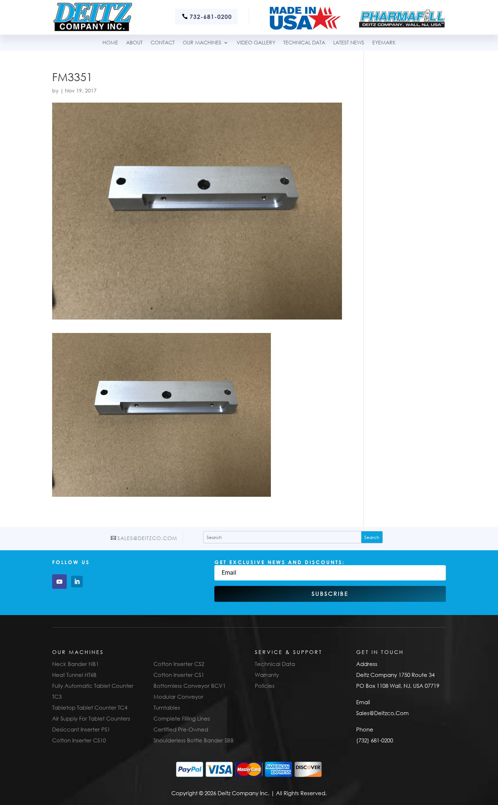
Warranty (267, 674)
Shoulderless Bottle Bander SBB (193, 740)
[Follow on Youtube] (59, 581)
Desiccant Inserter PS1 (81, 729)
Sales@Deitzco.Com (147, 538)
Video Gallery (256, 42)
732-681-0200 (211, 16)
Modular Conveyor (178, 696)
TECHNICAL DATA (304, 42)
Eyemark (384, 42)
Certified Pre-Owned (180, 729)
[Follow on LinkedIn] (77, 581)
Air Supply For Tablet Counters (91, 718)
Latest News (348, 42)
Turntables (166, 707)
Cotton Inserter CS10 (79, 740)
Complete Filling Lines (181, 718)
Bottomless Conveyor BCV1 (189, 685)
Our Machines (202, 42)
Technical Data (275, 664)
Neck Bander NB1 (75, 664)
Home (110, 42)
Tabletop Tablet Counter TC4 (89, 707)
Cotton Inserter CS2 (178, 664)
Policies (265, 685)
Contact (163, 42)
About (134, 42)
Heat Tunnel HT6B (74, 674)
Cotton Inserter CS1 (178, 674)
